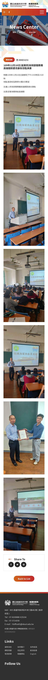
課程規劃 (8, 650)
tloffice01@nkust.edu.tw (23, 624)
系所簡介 (20, 647)
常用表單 (8, 654)
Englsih (33, 654)
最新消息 (8, 647)
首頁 (14, 32)
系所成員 (33, 647)
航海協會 (33, 650)
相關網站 (20, 654)
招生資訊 (20, 650)
